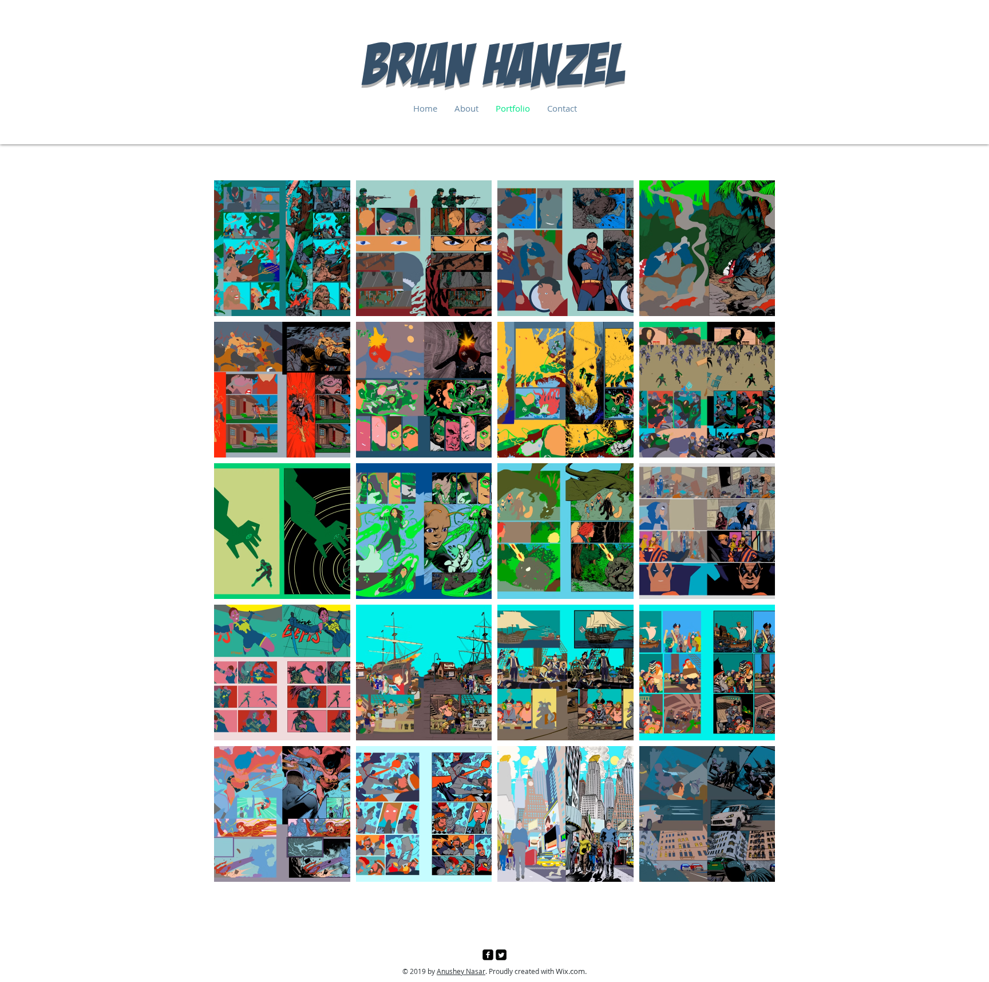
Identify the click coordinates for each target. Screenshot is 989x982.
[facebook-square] (487, 954)
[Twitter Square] (501, 954)
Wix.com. (571, 971)
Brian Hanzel (494, 64)
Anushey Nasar (461, 971)
